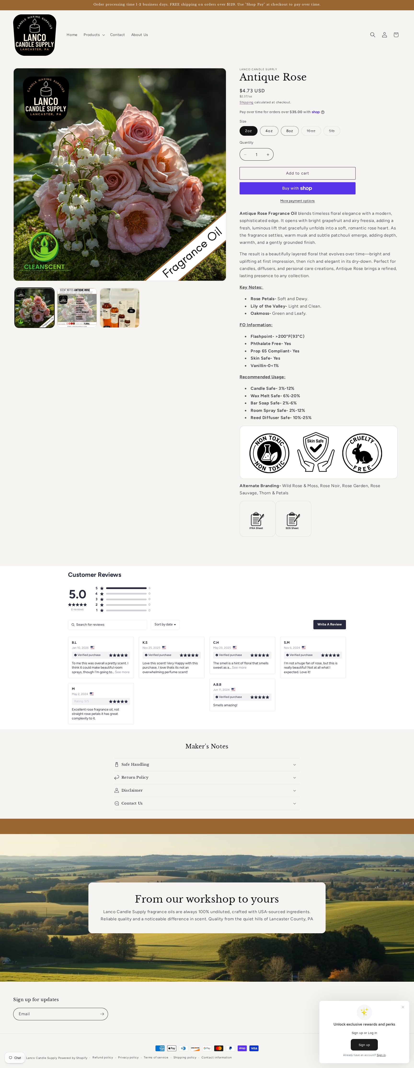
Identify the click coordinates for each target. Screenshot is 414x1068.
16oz (314, 132)
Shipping (246, 102)
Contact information (216, 1057)
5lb (334, 132)
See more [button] (122, 672)
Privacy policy (128, 1057)
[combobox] (165, 625)
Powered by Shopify (72, 1058)
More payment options (297, 201)
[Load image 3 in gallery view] (120, 308)
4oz (269, 131)
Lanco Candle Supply (41, 1058)
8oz (289, 131)
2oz (248, 131)
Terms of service (156, 1057)
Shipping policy (184, 1057)
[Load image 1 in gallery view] (35, 308)
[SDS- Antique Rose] (293, 536)
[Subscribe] (102, 1014)
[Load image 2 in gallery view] (77, 308)
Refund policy (102, 1057)
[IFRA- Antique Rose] (258, 536)
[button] (93, 34)
